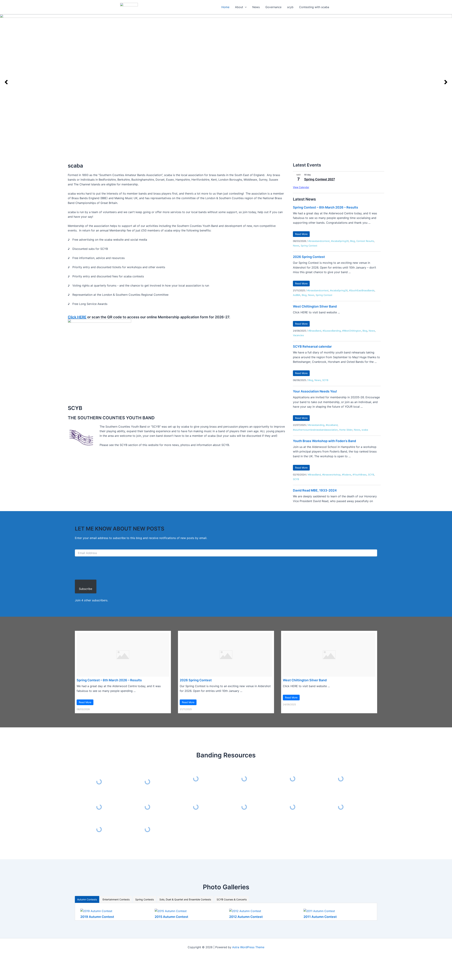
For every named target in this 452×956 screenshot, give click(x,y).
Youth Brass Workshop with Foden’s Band (324, 441)
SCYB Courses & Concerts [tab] (232, 899)
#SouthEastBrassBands (361, 290)
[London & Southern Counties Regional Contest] (244, 779)
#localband (332, 425)
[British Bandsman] (341, 779)
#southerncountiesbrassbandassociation (315, 429)
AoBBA (296, 295)
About (239, 7)
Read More (301, 234)
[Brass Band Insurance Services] (99, 807)
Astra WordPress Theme (248, 947)
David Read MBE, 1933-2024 (315, 490)
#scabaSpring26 (340, 241)
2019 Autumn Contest (97, 917)
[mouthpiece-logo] (292, 807)
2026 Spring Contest (309, 257)
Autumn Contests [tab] (87, 899)
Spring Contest (309, 245)
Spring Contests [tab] (144, 899)
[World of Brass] (244, 807)
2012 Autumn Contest (246, 917)
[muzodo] (292, 779)
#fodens (346, 474)
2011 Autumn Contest (320, 917)
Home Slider (345, 429)
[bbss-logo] (341, 807)
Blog (352, 241)
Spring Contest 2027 (319, 179)
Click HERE (77, 317)
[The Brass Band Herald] (147, 807)
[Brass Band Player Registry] (99, 829)
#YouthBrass (360, 474)
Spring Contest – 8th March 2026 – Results (325, 207)
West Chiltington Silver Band (315, 306)
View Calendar (301, 187)
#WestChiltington (351, 330)
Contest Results (365, 241)
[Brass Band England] (196, 807)
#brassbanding (316, 425)
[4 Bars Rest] (147, 829)
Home (225, 7)
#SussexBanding (332, 330)
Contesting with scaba (314, 7)
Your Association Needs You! (315, 391)
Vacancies (298, 335)
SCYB (325, 380)
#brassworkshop (331, 474)
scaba (365, 429)
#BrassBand (314, 330)
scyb (290, 7)
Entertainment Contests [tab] (116, 899)
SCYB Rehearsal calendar (312, 346)
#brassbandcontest (319, 241)
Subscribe (85, 589)
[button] (245, 7)
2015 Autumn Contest (171, 917)
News (256, 7)
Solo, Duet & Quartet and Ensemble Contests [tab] (185, 899)
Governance (273, 7)
